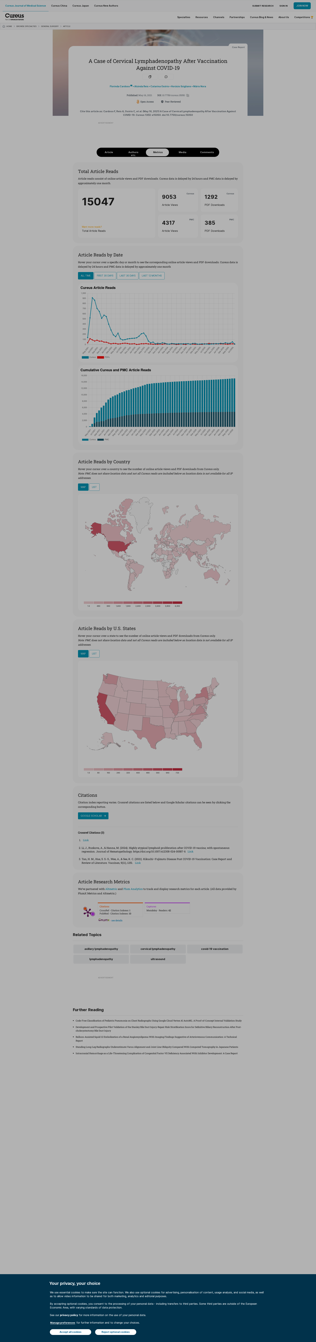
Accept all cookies (70, 1332)
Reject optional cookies (116, 1332)
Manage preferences (62, 1322)
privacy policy (69, 1315)
